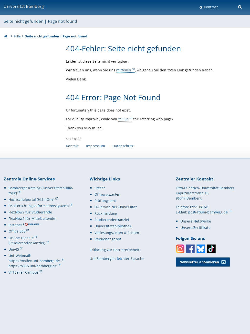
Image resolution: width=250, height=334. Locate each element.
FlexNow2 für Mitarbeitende (32, 218)
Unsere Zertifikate (195, 227)
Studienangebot (107, 239)
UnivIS (14, 249)
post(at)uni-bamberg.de (208, 212)
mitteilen (123, 70)
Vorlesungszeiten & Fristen (116, 232)
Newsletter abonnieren (199, 262)
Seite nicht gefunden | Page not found (40, 21)
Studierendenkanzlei (111, 219)
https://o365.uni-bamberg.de (33, 266)
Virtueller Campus (24, 272)
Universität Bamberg (24, 6)
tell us (123, 119)
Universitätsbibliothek (112, 226)
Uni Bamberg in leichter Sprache (117, 258)
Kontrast (210, 7)
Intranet (15, 225)
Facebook (190, 249)
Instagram (180, 249)
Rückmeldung (105, 213)
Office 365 (17, 231)
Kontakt (72, 146)
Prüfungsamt (105, 200)
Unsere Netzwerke (195, 221)
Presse (99, 188)
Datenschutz (123, 146)
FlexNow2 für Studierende (30, 212)
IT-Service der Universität (115, 207)
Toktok (211, 249)
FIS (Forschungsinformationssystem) (39, 205)
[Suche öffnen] (240, 6)
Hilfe (17, 36)
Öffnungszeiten (107, 194)
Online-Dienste (21, 237)
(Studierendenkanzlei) (27, 243)
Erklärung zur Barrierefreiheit (114, 249)
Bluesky (201, 249)
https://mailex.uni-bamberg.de (34, 260)
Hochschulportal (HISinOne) (32, 199)
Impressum (95, 146)
